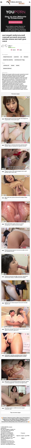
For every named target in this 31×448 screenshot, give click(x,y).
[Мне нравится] (3, 46)
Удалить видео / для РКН (23, 435)
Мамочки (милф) (8, 59)
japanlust (6, 65)
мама (17, 65)
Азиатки (16, 56)
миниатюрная (7, 68)
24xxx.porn (7, 420)
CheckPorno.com (23, 421)
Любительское (7, 56)
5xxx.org (13, 420)
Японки (26, 56)
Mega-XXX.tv (15, 419)
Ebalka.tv (18, 420)
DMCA (22, 438)
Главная (23, 433)
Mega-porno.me (7, 419)
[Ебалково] (16, 2)
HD (21, 56)
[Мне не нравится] (6, 46)
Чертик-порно (12, 417)
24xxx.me (19, 417)
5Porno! (24, 420)
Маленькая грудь (20, 59)
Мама (12, 65)
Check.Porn (26, 417)
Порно (5, 417)
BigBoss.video (24, 419)
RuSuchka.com (13, 421)
